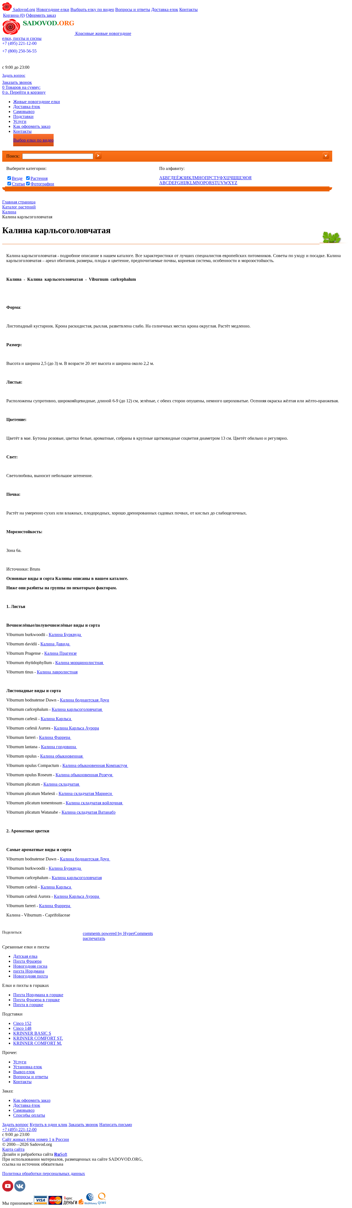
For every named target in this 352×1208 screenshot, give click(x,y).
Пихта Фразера (27, 961)
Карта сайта (13, 1149)
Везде (17, 178)
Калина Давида (55, 644)
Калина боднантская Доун (84, 700)
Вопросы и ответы (132, 9)
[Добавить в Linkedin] (69, 933)
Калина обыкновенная (62, 756)
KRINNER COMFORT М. (37, 1043)
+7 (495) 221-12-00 (19, 43)
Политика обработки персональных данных (43, 1173)
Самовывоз (23, 111)
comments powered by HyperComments (118, 933)
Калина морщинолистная (79, 662)
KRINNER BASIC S (32, 1033)
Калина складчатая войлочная (94, 802)
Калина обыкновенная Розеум (84, 774)
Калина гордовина (59, 746)
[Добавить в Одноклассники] (45, 933)
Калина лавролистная (57, 672)
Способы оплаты (29, 1115)
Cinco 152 (22, 1023)
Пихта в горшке (28, 1004)
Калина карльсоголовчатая (77, 709)
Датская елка (25, 956)
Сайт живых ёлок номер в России (35, 1139)
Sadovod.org (23, 9)
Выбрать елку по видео (92, 9)
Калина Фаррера (55, 737)
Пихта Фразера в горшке (36, 999)
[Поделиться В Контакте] (36, 933)
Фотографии (42, 183)
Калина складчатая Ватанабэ (89, 812)
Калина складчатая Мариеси (86, 793)
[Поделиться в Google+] (61, 933)
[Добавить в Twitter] (53, 933)
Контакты (188, 9)
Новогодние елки (52, 9)
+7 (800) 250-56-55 (19, 51)
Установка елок (27, 1066)
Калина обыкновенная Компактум (95, 765)
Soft (60, 1154)
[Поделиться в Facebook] (28, 933)
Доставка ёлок (26, 106)
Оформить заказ (41, 15)
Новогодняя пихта (30, 976)
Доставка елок (164, 9)
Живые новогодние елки (36, 101)
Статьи (18, 183)
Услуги (19, 121)
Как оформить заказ (31, 126)
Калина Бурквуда (65, 634)
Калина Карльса (56, 718)
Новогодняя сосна (30, 966)
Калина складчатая (61, 784)
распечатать (94, 938)
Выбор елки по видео (33, 140)
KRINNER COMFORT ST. (38, 1038)
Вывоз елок (24, 1071)
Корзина (14, 15)
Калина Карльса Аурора (76, 728)
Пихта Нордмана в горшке (38, 994)
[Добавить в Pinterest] (78, 933)
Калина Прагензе (60, 653)
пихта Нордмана (28, 971)
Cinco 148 (22, 1028)
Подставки (23, 116)
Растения (39, 178)
